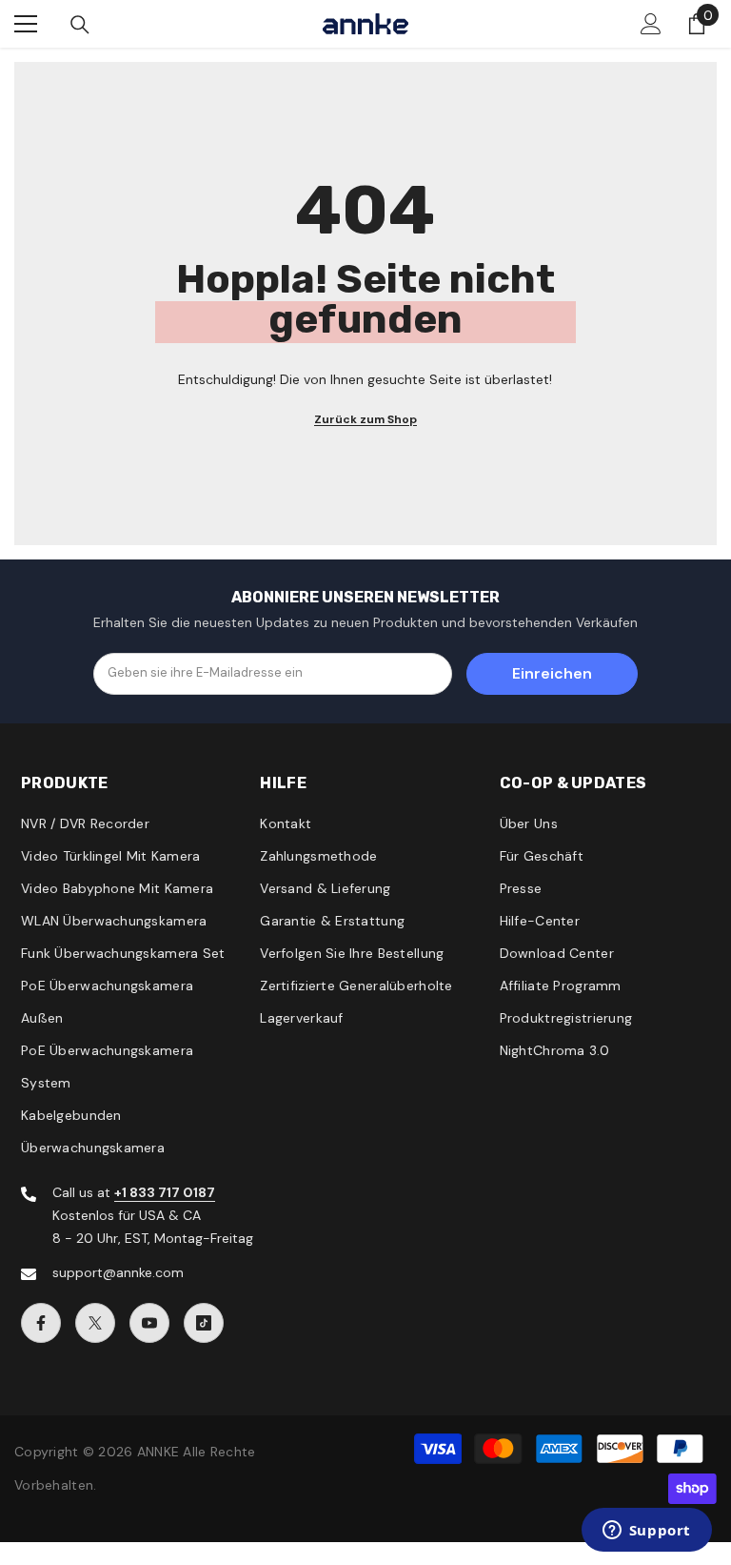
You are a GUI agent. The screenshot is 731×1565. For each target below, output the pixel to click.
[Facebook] (41, 1323)
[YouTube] (149, 1323)
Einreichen (552, 673)
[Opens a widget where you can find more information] (646, 1531)
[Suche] (80, 24)
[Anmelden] (651, 23)
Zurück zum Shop (365, 419)
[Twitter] (95, 1323)
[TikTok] (204, 1323)
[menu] (25, 23)
